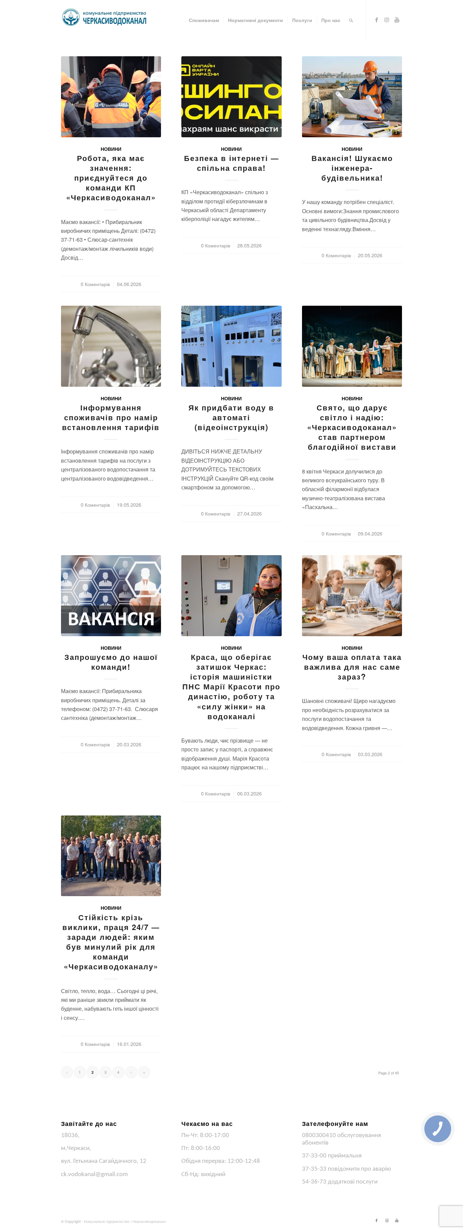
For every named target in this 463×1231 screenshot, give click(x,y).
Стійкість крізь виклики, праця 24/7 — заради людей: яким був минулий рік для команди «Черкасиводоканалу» (111, 942)
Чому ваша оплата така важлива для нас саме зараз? (352, 666)
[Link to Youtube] (397, 20)
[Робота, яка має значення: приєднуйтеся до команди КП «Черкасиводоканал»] (111, 96)
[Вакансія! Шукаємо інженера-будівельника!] (352, 96)
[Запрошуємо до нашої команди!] (111, 595)
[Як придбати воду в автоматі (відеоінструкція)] (231, 346)
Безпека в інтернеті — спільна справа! (231, 163)
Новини (111, 148)
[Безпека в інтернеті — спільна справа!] (231, 96)
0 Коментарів (95, 283)
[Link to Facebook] (376, 20)
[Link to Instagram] (387, 20)
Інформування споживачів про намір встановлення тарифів (111, 417)
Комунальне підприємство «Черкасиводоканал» (125, 1221)
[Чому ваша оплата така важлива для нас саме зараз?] (352, 595)
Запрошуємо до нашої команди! (111, 661)
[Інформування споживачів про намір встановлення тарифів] (111, 346)
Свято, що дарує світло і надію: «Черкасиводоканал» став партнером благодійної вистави (352, 427)
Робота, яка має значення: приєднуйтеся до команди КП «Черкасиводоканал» (111, 178)
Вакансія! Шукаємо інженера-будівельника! (352, 168)
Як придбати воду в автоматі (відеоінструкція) (231, 417)
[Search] (351, 20)
